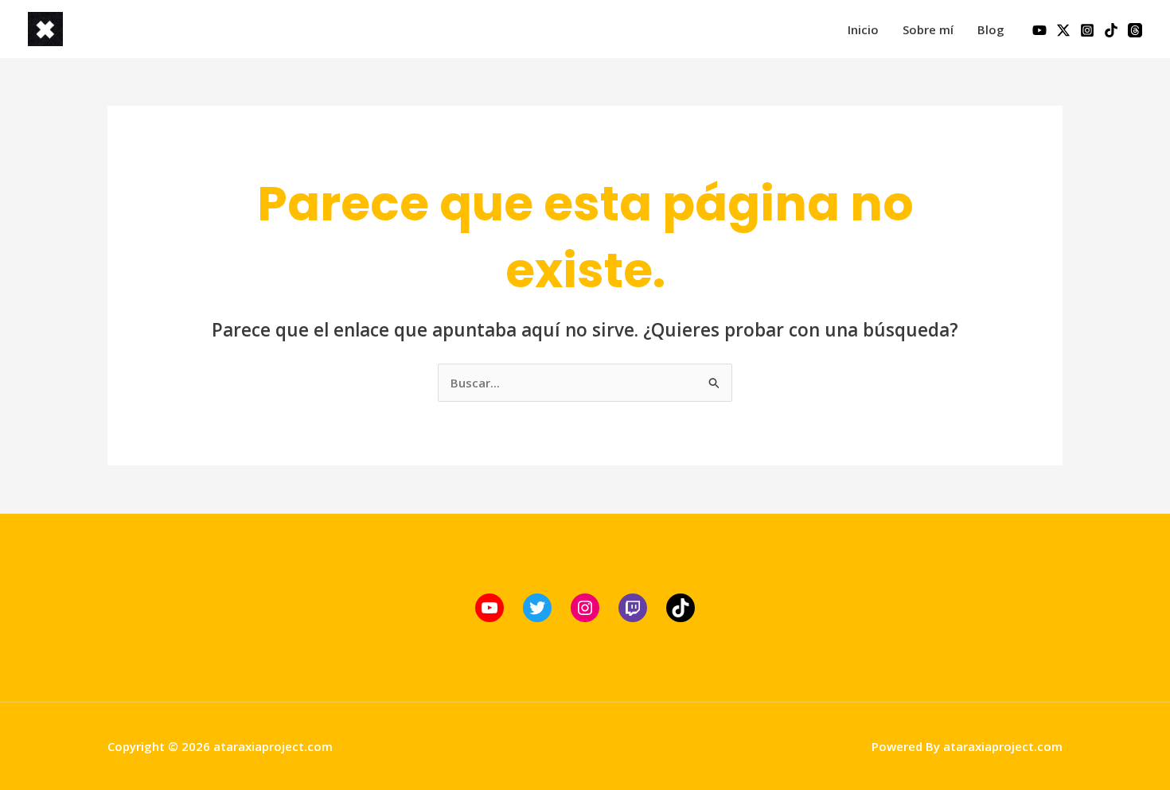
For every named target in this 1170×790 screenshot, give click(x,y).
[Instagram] (1087, 30)
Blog (990, 29)
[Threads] (1135, 30)
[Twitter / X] (1063, 30)
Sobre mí (928, 29)
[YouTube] (1039, 30)
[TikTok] (1111, 30)
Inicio (863, 29)
